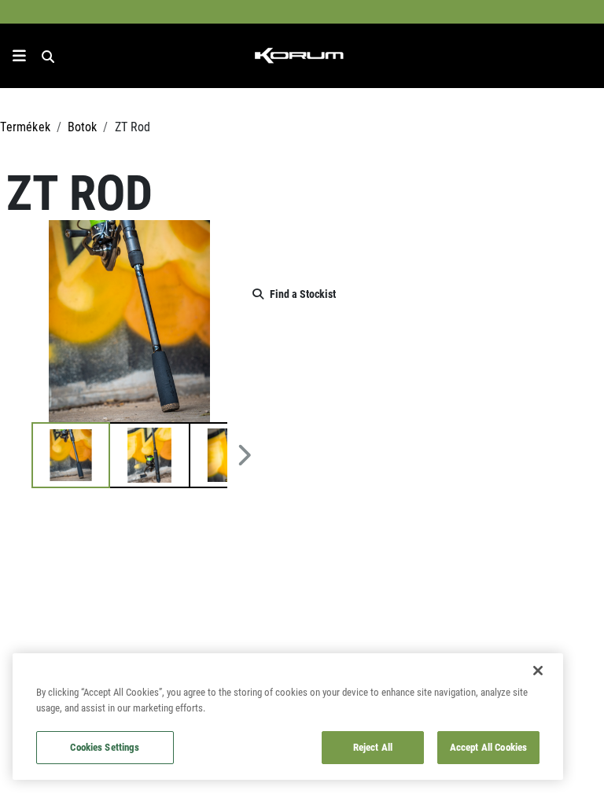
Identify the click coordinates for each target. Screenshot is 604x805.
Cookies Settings (104, 747)
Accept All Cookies (488, 747)
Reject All (372, 747)
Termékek (25, 126)
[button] (70, 455)
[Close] (538, 670)
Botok (83, 126)
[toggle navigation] (19, 56)
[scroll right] (244, 455)
